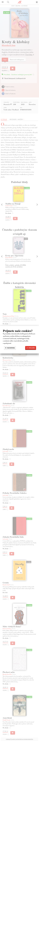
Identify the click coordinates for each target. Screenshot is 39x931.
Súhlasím (31, 348)
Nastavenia (11, 348)
